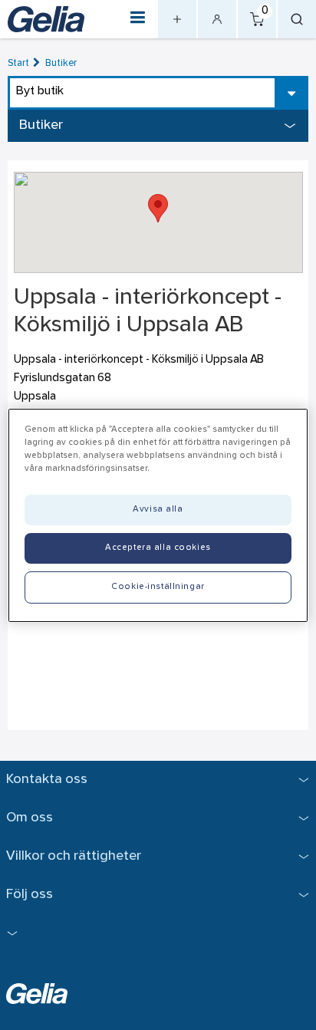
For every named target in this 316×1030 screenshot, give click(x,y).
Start (18, 63)
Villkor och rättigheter (73, 856)
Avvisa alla (158, 509)
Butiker (61, 63)
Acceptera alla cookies (158, 547)
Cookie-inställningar (157, 587)
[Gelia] (46, 19)
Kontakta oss (46, 779)
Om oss (29, 818)
